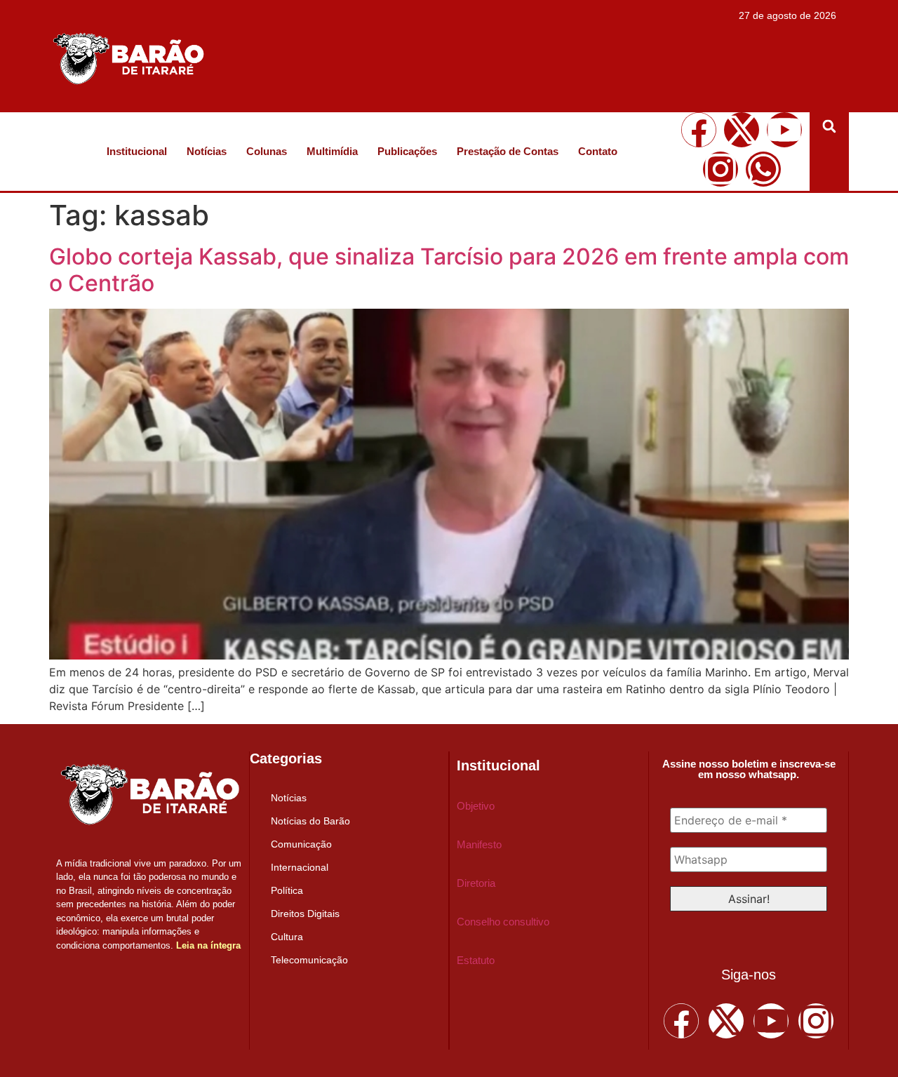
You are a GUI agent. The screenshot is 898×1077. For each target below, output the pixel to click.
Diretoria (476, 883)
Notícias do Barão (310, 821)
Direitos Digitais (305, 913)
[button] (829, 126)
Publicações (407, 151)
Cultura (287, 936)
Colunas (266, 151)
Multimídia (332, 151)
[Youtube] (784, 129)
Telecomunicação (309, 959)
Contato (597, 151)
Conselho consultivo (503, 922)
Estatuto (476, 960)
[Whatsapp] (763, 169)
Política (287, 890)
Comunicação (301, 844)
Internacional (299, 867)
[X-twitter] (741, 129)
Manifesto (479, 844)
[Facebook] (698, 129)
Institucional (137, 151)
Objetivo (476, 806)
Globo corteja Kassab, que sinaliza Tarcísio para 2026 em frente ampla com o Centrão (449, 270)
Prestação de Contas (507, 151)
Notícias (207, 151)
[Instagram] (720, 169)
